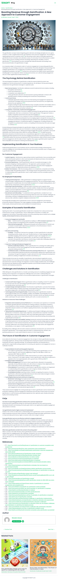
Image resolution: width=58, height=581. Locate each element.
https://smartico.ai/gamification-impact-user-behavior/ (23, 473)
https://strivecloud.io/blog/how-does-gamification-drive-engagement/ (27, 448)
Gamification (4, 572)
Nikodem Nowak (17, 518)
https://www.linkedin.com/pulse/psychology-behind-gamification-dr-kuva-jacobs (29, 468)
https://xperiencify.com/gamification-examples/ (21, 493)
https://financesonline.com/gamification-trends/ (21, 478)
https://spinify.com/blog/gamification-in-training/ (21, 490)
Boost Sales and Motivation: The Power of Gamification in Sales (43, 568)
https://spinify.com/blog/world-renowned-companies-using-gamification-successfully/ (31, 510)
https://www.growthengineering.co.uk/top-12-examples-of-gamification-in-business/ (30, 495)
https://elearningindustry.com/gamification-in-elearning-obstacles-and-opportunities (31, 500)
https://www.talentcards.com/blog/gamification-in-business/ (24, 460)
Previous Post (7, 529)
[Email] (23, 521)
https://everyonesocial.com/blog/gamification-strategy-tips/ (24, 455)
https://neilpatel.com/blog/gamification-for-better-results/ (23, 457)
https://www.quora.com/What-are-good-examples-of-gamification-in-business (29, 488)
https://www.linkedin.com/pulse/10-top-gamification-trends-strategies (26, 486)
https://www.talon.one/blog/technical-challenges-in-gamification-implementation (30, 498)
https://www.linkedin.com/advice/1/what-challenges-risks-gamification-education (30, 506)
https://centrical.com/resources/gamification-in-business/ (23, 458)
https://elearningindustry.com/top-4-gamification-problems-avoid (26, 508)
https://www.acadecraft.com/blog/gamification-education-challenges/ (27, 501)
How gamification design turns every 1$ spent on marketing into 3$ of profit (14, 569)
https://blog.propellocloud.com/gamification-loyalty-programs (24, 453)
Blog (13, 3)
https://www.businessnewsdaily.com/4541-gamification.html (24, 491)
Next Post (51, 529)
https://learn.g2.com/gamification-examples (20, 496)
